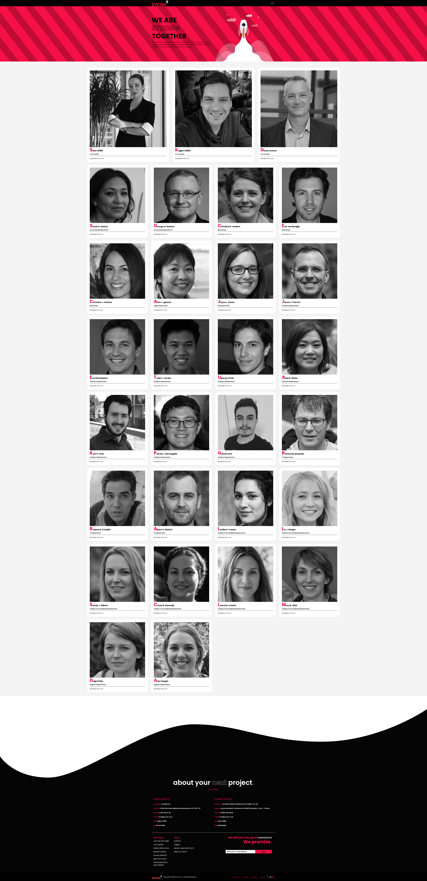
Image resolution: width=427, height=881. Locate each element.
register (264, 852)
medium (263, 877)
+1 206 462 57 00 (165, 813)
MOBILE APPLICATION (161, 848)
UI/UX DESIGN (158, 845)
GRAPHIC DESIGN (159, 852)
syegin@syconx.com (97, 158)
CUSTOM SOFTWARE (161, 841)
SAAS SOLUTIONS (159, 859)
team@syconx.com (267, 158)
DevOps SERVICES (160, 855)
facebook (254, 877)
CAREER (177, 845)
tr (270, 877)
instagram (236, 877)
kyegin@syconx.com (182, 158)
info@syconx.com (165, 817)
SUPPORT (177, 841)
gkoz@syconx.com (224, 461)
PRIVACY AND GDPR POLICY (184, 848)
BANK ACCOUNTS (180, 852)
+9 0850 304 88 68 (226, 813)
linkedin (245, 877)
